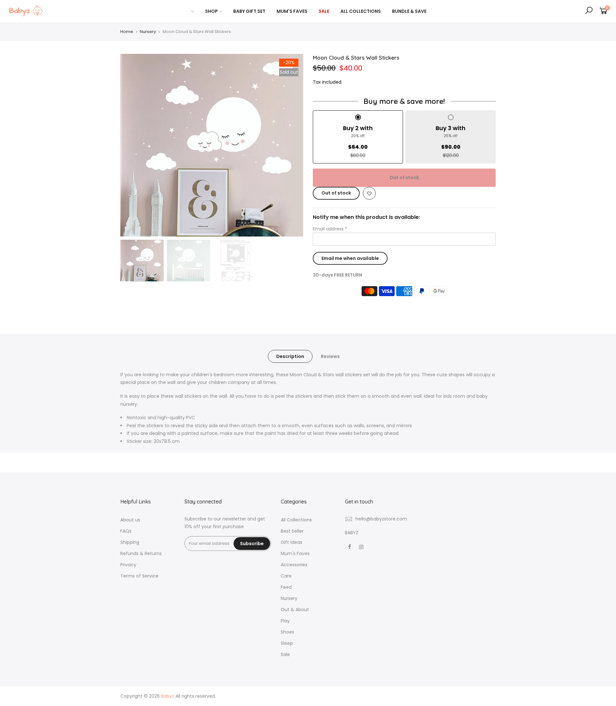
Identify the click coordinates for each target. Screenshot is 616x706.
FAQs (126, 531)
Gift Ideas (291, 542)
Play (285, 621)
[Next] (291, 145)
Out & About (295, 609)
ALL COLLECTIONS (360, 11)
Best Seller (292, 531)
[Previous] (131, 145)
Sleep (287, 643)
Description (290, 356)
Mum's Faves (295, 553)
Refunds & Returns (141, 553)
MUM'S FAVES (292, 11)
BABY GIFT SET (249, 11)
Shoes (287, 632)
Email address (330, 229)
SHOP (211, 11)
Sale (285, 654)
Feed (286, 587)
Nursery (148, 32)
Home (126, 32)
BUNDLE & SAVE (409, 11)
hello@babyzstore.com (381, 519)
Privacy (128, 564)
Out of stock (404, 177)
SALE (324, 11)
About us (130, 520)
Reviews (330, 356)
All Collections (296, 520)
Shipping (129, 542)
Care (286, 576)
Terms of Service (139, 576)
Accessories (294, 564)
